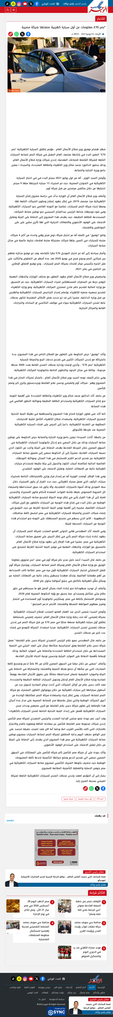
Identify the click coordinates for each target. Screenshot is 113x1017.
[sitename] (95, 978)
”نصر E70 (100, 799)
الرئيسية (101, 987)
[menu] (13, 9)
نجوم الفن (58, 987)
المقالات (44, 993)
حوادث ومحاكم (58, 993)
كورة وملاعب (15, 987)
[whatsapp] (10, 34)
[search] (7, 9)
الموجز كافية (29, 987)
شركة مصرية (68, 799)
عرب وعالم (72, 993)
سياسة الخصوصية (56, 999)
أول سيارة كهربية (85, 799)
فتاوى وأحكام (99, 993)
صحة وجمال (85, 993)
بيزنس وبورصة (44, 987)
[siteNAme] (98, 6)
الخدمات (69, 987)
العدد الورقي (47, 3)
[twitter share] (22, 34)
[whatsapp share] (16, 34)
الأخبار (91, 987)
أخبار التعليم (81, 987)
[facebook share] (28, 34)
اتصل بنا (42, 999)
